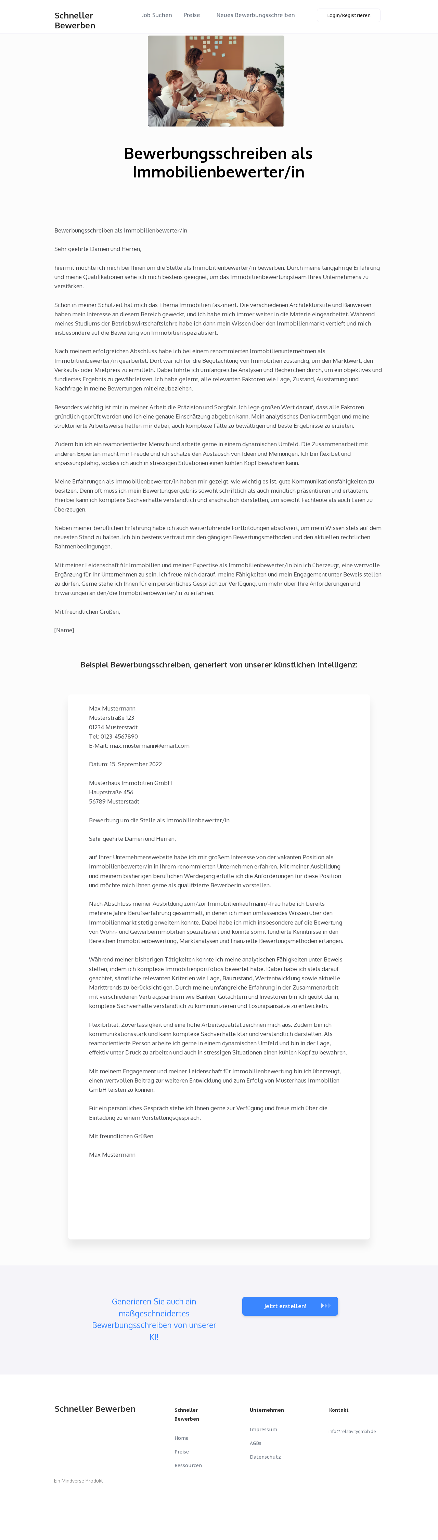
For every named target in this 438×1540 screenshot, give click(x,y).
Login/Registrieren (349, 15)
